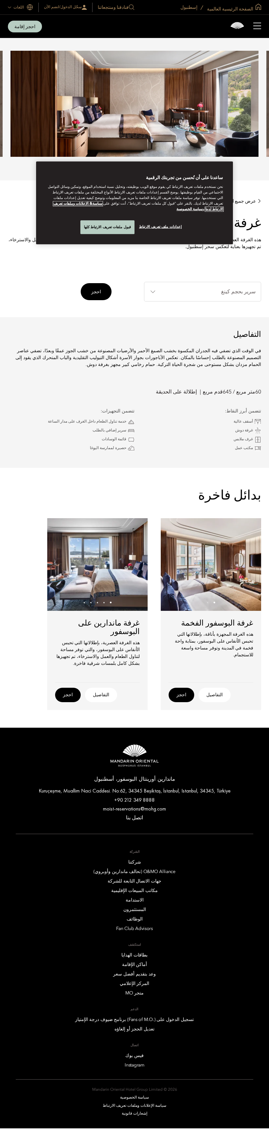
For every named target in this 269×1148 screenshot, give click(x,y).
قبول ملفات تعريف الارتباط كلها (107, 227)
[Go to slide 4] (91, 602)
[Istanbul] (237, 26)
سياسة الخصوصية (189, 209)
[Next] (174, 564)
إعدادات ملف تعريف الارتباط (160, 226)
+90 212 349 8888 (134, 800)
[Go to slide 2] (207, 602)
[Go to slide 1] (214, 602)
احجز (96, 292)
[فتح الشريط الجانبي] (257, 26)
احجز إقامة (24, 26)
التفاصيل (214, 695)
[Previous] (248, 564)
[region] (134, 202)
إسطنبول (189, 7)
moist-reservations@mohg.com (134, 808)
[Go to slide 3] (97, 602)
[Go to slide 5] (84, 602)
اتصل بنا (134, 817)
